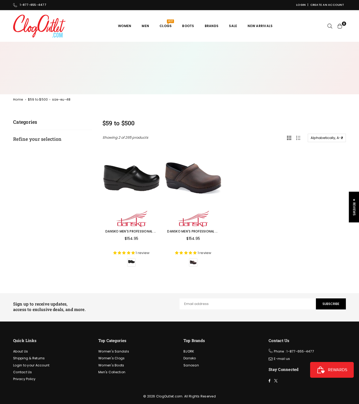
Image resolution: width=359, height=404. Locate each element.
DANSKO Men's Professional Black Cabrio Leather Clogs (154, 231)
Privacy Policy (24, 379)
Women (124, 26)
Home (18, 99)
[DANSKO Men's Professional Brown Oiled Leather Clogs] (193, 178)
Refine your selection (37, 139)
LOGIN (301, 5)
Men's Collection (111, 372)
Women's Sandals (113, 351)
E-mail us (282, 358)
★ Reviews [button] (354, 207)
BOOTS (188, 26)
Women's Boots (111, 365)
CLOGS (166, 23)
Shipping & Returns (29, 358)
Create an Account (327, 5)
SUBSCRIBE (330, 304)
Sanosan (191, 365)
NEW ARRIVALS (260, 26)
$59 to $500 (38, 99)
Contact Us (22, 372)
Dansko (189, 358)
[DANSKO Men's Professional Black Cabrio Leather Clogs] (131, 178)
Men (145, 26)
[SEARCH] (330, 26)
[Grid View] (289, 138)
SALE (233, 26)
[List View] (298, 138)
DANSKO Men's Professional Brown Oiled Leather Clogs (215, 231)
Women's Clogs (111, 358)
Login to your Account (31, 365)
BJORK (188, 351)
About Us (20, 351)
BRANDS (212, 26)
